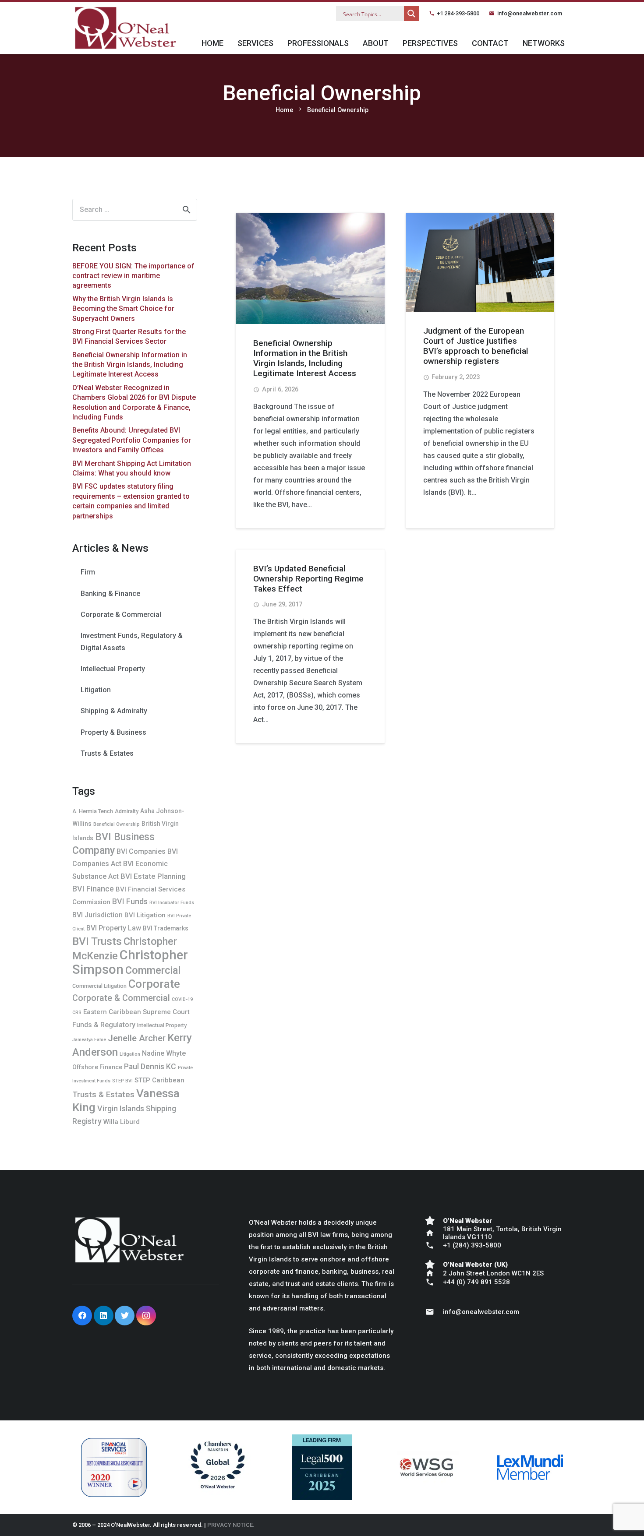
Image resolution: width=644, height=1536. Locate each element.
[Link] (125, 28)
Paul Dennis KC (150, 1066)
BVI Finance (93, 888)
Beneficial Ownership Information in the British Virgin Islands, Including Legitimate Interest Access (304, 358)
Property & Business (113, 732)
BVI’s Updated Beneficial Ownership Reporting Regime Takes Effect (308, 579)
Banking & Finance (110, 593)
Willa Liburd (121, 1122)
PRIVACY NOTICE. (231, 1525)
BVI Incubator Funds (171, 902)
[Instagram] (146, 1315)
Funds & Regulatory (103, 1025)
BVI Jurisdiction (97, 915)
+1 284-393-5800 (458, 13)
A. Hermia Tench (92, 811)
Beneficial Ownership (116, 824)
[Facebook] (82, 1315)
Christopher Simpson (130, 962)
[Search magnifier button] (411, 13)
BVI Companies (141, 851)
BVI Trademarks (165, 928)
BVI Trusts (97, 941)
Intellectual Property (113, 669)
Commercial (152, 970)
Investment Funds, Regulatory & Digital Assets (132, 641)
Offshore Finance (97, 1067)
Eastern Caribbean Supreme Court (136, 1012)
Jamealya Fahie (89, 1040)
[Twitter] (124, 1315)
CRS (76, 1012)
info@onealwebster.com (529, 13)
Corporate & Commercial (121, 614)
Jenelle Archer (137, 1038)
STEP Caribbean (159, 1080)
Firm (88, 572)
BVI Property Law (113, 928)
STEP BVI (122, 1081)
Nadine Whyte (164, 1053)
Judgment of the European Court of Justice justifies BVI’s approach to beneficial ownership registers (475, 346)
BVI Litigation (145, 915)
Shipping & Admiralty (114, 711)
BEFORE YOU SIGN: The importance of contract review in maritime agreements (133, 276)
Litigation (96, 690)
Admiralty (126, 811)
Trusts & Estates (107, 753)
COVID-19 (182, 999)
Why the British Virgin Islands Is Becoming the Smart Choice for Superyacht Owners (123, 309)
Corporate (154, 983)
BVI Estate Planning (153, 876)
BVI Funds (130, 901)
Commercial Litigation (99, 986)
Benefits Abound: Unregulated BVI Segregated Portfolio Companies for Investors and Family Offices (131, 440)
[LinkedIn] (103, 1315)
